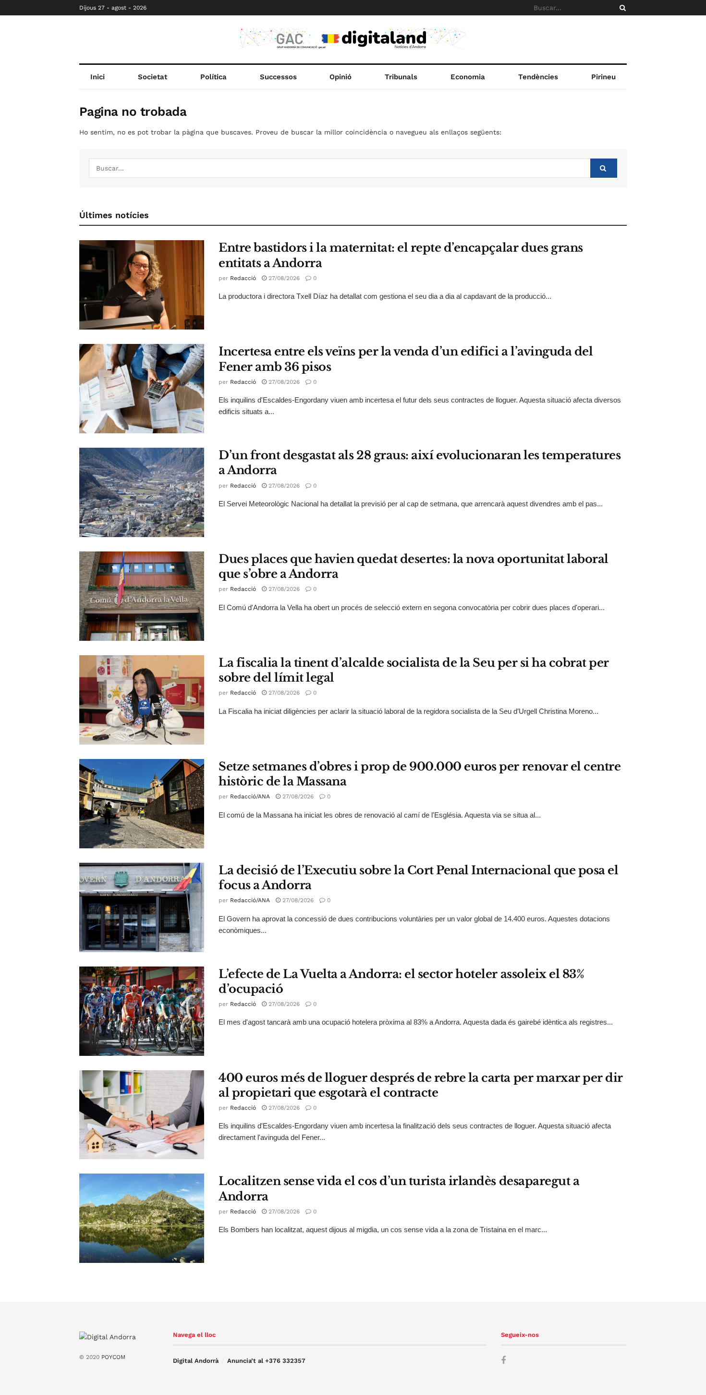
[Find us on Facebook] (503, 1360)
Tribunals (401, 77)
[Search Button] (621, 7)
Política (213, 77)
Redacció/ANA (250, 796)
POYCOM (113, 1357)
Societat (152, 77)
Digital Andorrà (196, 1360)
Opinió (340, 77)
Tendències (538, 77)
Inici (97, 77)
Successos (278, 77)
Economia (467, 77)
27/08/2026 (283, 278)
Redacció (243, 278)
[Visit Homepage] (353, 39)
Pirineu (603, 77)
